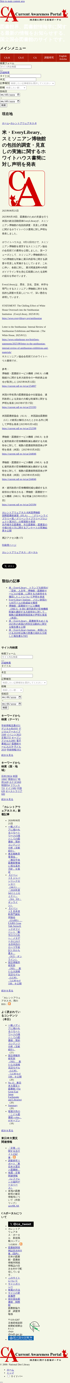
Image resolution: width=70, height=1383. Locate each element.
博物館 (36, 512)
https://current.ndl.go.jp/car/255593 (19, 407)
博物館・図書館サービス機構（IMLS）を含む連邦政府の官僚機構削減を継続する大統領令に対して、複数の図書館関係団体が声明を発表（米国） (28, 612)
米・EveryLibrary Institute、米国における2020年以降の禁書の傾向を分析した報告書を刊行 (28, 633)
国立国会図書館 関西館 (14, 1302)
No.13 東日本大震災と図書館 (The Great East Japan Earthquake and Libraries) (15, 1091)
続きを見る (7, 755)
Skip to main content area (12, 1)
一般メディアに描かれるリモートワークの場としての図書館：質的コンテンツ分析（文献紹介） (14, 838)
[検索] (1, 70)
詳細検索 (5, 72)
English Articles (63, 57)
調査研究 (49, 57)
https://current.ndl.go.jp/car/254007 (19, 386)
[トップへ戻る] (1, 1382)
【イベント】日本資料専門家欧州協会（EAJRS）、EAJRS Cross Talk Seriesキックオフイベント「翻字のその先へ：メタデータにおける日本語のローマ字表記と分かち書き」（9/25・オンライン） (15, 934)
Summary (13, 1105)
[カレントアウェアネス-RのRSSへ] (9, 1004)
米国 (30, 512)
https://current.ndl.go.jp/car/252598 (19, 428)
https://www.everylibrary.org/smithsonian (22, 318)
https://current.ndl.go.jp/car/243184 (19, 504)
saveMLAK (13, 1206)
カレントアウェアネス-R (15, 512)
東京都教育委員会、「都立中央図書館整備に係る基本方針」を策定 (14, 863)
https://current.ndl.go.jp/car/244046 (19, 454)
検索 (3, 105)
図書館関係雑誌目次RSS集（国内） (15, 1250)
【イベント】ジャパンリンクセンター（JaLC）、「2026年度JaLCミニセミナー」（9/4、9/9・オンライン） (14, 890)
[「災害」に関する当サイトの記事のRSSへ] (14, 1157)
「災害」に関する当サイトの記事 (14, 1153)
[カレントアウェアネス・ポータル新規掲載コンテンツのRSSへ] (21, 1244)
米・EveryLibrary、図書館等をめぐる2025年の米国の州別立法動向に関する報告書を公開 (28, 624)
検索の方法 (14, 1290)
